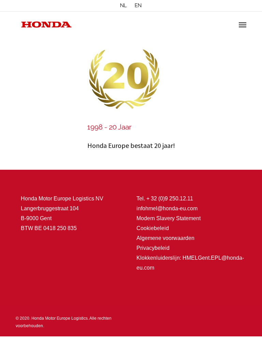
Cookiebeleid (152, 228)
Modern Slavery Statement (168, 218)
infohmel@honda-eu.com (167, 208)
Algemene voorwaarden (165, 238)
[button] (242, 24)
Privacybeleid (153, 248)
